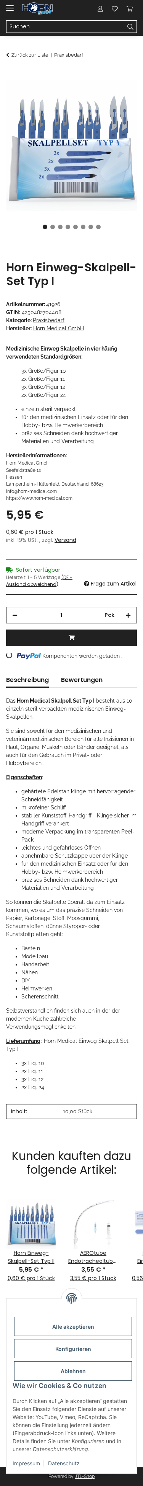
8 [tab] (98, 227)
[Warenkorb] (129, 8)
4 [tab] (68, 227)
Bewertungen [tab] (82, 679)
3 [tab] (60, 227)
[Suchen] (130, 26)
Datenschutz (64, 1463)
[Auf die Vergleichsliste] (101, 94)
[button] (100, 8)
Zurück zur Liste (29, 55)
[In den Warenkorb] (12, 75)
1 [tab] (45, 227)
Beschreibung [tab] (27, 679)
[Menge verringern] (14, 615)
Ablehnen (73, 1371)
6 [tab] (83, 227)
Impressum (26, 1463)
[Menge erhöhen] (128, 615)
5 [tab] (75, 227)
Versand (65, 540)
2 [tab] (52, 227)
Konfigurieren (73, 1349)
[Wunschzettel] (115, 8)
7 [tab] (90, 227)
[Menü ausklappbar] (10, 5)
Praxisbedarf (48, 320)
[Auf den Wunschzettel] (120, 94)
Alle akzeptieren (73, 1326)
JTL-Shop (85, 1476)
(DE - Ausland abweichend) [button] (39, 580)
